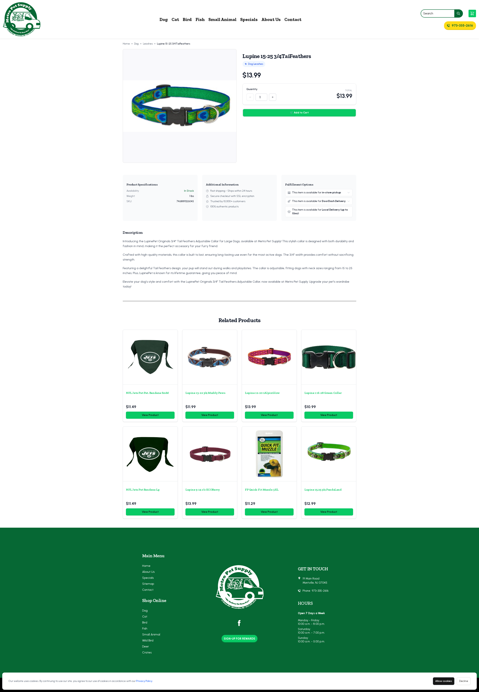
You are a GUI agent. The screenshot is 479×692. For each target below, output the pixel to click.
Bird (187, 19)
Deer (145, 646)
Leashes (148, 43)
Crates (147, 652)
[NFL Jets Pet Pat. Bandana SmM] (150, 357)
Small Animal (222, 19)
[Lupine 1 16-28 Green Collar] (328, 357)
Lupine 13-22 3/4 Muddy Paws (205, 393)
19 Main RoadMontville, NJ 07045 (315, 581)
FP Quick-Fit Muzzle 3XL (262, 489)
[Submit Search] (458, 13)
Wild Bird (147, 640)
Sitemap (148, 583)
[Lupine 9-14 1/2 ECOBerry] (209, 454)
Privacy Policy (144, 681)
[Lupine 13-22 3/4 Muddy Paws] (209, 357)
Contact (292, 19)
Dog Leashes (255, 64)
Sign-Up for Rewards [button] (239, 638)
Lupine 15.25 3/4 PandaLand (323, 489)
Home (126, 43)
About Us (271, 19)
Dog (164, 19)
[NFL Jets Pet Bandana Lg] (150, 454)
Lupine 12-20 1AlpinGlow (262, 393)
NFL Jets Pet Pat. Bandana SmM (147, 393)
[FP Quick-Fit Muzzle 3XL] (269, 454)
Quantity (251, 89)
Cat (175, 19)
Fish (200, 19)
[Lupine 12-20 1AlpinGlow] (269, 357)
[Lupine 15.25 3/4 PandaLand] (328, 454)
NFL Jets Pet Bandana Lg (143, 489)
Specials (249, 19)
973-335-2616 (320, 590)
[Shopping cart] (472, 13)
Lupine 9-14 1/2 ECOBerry (202, 489)
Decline (463, 681)
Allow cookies (443, 681)
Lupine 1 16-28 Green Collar (322, 393)
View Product (150, 415)
